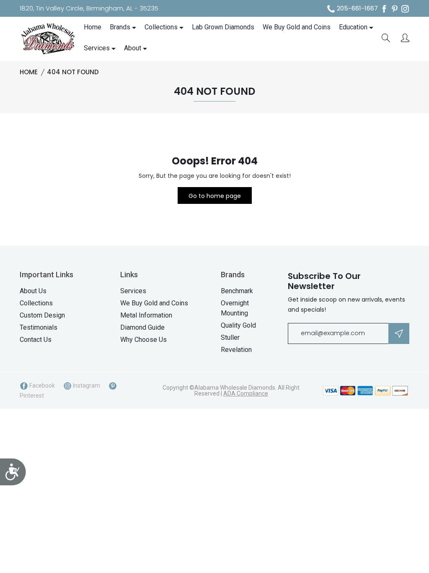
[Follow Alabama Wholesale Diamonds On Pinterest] (394, 9)
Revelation (236, 350)
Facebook (41, 385)
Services (97, 48)
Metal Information (146, 315)
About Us (33, 291)
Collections (161, 27)
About (132, 48)
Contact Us (36, 340)
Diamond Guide (142, 327)
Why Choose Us (143, 340)
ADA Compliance (245, 393)
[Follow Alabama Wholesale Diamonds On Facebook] (384, 9)
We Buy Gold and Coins (297, 27)
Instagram (86, 385)
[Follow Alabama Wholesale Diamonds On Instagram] (405, 9)
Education (353, 27)
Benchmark (237, 291)
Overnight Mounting (235, 308)
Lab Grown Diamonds (223, 27)
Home (92, 27)
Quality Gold (238, 325)
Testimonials (38, 327)
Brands (120, 27)
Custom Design (42, 315)
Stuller (230, 337)
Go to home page (215, 196)
